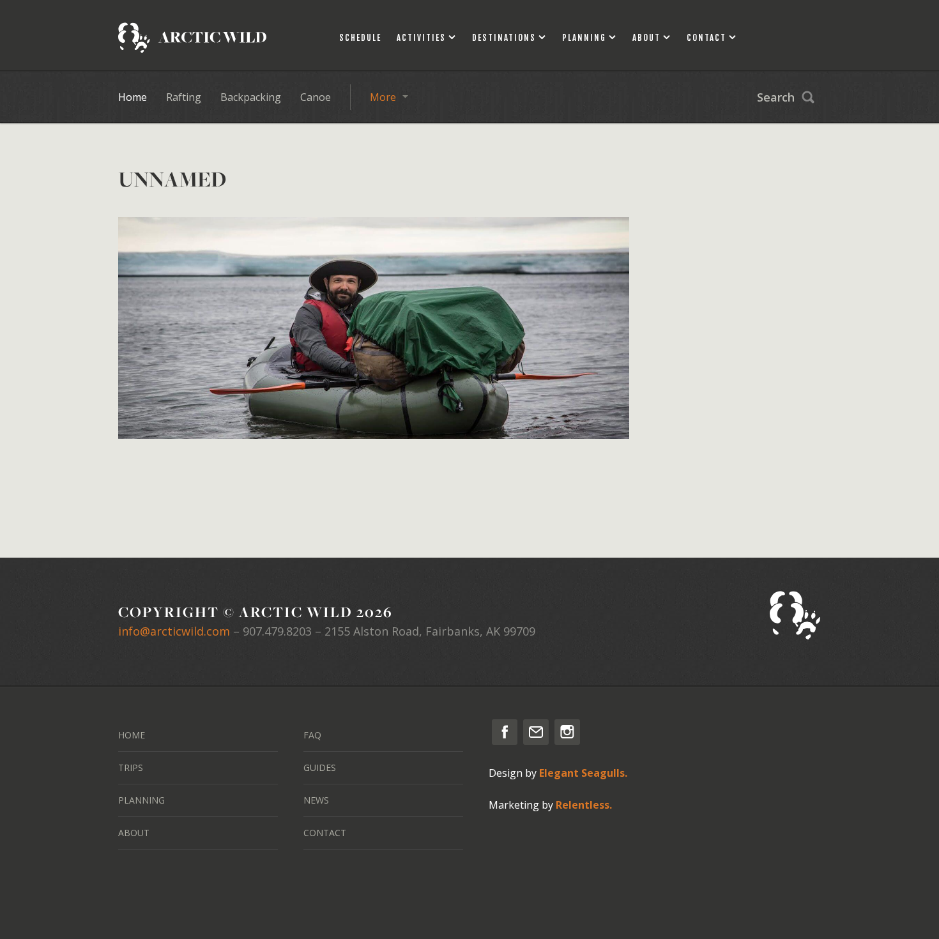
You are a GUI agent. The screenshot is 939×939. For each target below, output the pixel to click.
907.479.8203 (277, 631)
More (383, 97)
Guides (319, 767)
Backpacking (250, 97)
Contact (706, 38)
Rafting (183, 97)
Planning (584, 38)
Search (776, 97)
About (646, 38)
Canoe (315, 97)
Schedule (360, 38)
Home (132, 97)
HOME (131, 735)
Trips (130, 767)
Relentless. (584, 805)
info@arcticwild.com (174, 631)
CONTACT (324, 833)
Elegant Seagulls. (583, 773)
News (316, 800)
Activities (421, 38)
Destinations (504, 38)
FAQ (312, 735)
